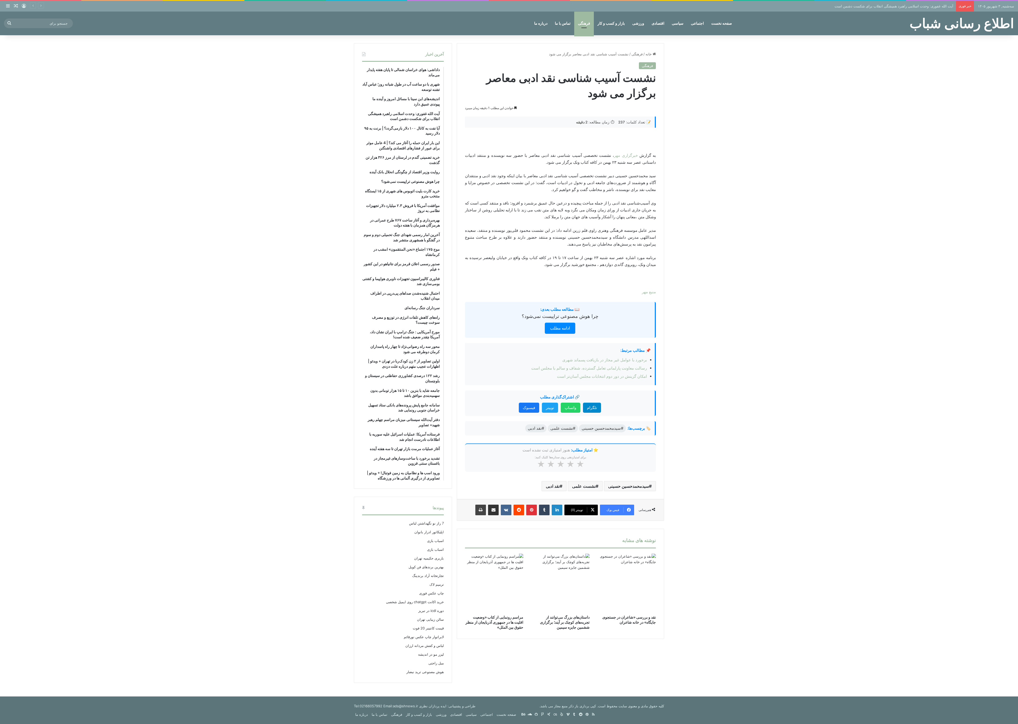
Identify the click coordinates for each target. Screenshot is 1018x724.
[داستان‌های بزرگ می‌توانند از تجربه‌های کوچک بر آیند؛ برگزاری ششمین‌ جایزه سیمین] (560, 583)
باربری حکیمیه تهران (429, 558)
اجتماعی (697, 23)
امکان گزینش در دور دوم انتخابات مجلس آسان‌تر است (602, 376)
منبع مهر (649, 291)
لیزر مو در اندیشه (431, 654)
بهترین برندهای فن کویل (426, 567)
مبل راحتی (436, 663)
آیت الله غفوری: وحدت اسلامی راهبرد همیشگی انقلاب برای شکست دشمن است (894, 6)
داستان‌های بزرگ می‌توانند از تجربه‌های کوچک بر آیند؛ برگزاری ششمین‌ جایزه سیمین (565, 622)
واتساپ (570, 407)
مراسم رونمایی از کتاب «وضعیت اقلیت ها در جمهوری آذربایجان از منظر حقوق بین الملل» (494, 622)
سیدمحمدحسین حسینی (628, 486)
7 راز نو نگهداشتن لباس (426, 523)
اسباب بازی (435, 541)
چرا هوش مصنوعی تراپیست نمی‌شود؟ (560, 316)
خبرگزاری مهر (626, 155)
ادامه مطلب (560, 328)
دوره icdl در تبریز (431, 610)
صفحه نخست (721, 23)
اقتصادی (658, 23)
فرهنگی (584, 23)
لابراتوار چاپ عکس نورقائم (424, 637)
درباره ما (540, 23)
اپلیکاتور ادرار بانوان (429, 532)
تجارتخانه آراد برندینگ (428, 576)
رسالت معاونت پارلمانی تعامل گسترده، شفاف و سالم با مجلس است (589, 368)
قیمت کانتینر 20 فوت (428, 628)
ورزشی (638, 23)
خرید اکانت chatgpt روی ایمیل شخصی (415, 602)
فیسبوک (529, 407)
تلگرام (592, 407)
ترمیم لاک (436, 584)
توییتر (550, 407)
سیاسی (677, 23)
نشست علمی (584, 486)
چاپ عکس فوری (431, 593)
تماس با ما (563, 23)
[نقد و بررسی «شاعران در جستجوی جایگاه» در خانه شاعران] (627, 583)
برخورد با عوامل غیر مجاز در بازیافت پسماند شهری (604, 359)
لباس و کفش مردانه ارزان (424, 645)
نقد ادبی (553, 486)
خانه (649, 54)
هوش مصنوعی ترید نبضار (425, 672)
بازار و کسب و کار (611, 23)
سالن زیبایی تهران (430, 619)
